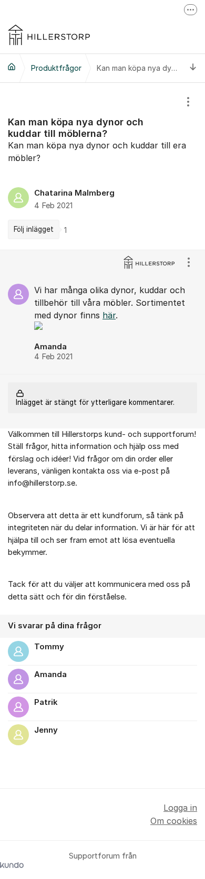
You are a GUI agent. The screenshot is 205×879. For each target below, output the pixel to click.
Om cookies (173, 821)
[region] (102, 166)
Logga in (180, 807)
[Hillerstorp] (11, 66)
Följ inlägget (34, 229)
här (109, 315)
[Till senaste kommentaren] (193, 68)
